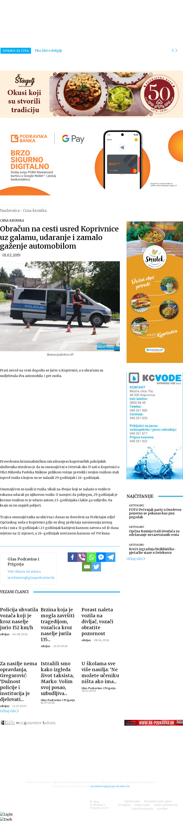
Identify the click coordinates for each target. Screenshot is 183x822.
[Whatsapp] (91, 557)
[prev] (172, 50)
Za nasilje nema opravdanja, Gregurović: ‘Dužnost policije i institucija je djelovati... (18, 681)
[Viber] (82, 557)
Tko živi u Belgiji (48, 50)
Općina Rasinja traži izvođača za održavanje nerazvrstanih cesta (154, 533)
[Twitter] (96, 566)
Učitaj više (8, 711)
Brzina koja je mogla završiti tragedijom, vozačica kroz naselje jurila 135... (58, 624)
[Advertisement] (60, 418)
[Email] (87, 566)
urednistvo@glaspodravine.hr (31, 578)
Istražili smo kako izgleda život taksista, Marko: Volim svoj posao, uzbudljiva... (57, 678)
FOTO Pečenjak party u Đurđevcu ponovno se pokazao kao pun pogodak (155, 513)
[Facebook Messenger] (101, 557)
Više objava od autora (24, 572)
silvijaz (4, 634)
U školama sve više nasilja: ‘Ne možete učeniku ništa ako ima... (100, 672)
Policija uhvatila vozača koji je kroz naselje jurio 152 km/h (19, 618)
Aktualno (136, 505)
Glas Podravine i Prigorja (23, 561)
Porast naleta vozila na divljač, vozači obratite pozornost (97, 621)
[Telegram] (110, 557)
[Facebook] (72, 557)
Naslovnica (10, 210)
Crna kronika (35, 210)
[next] (176, 50)
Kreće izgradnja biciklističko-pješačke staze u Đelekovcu (152, 551)
